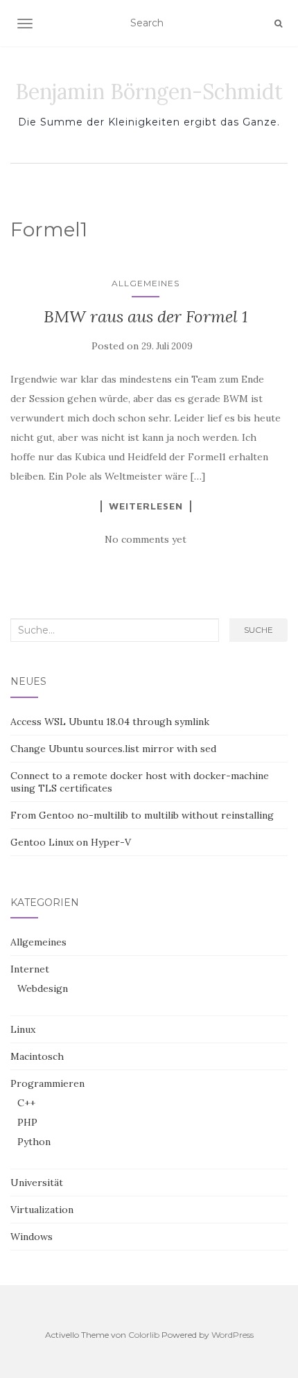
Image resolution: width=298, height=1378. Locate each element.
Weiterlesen (146, 506)
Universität (36, 1182)
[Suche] (278, 23)
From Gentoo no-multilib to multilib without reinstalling (142, 815)
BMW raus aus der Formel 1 (146, 316)
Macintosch (37, 1056)
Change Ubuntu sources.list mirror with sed (113, 748)
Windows (31, 1236)
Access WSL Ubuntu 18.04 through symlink (109, 721)
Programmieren (47, 1083)
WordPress (232, 1334)
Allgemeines (145, 283)
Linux (22, 1029)
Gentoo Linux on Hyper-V (70, 842)
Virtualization (41, 1209)
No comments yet (145, 539)
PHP (27, 1122)
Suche (258, 630)
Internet (29, 969)
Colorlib (143, 1334)
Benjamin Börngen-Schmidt (149, 91)
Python (34, 1141)
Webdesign (42, 988)
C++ (26, 1103)
